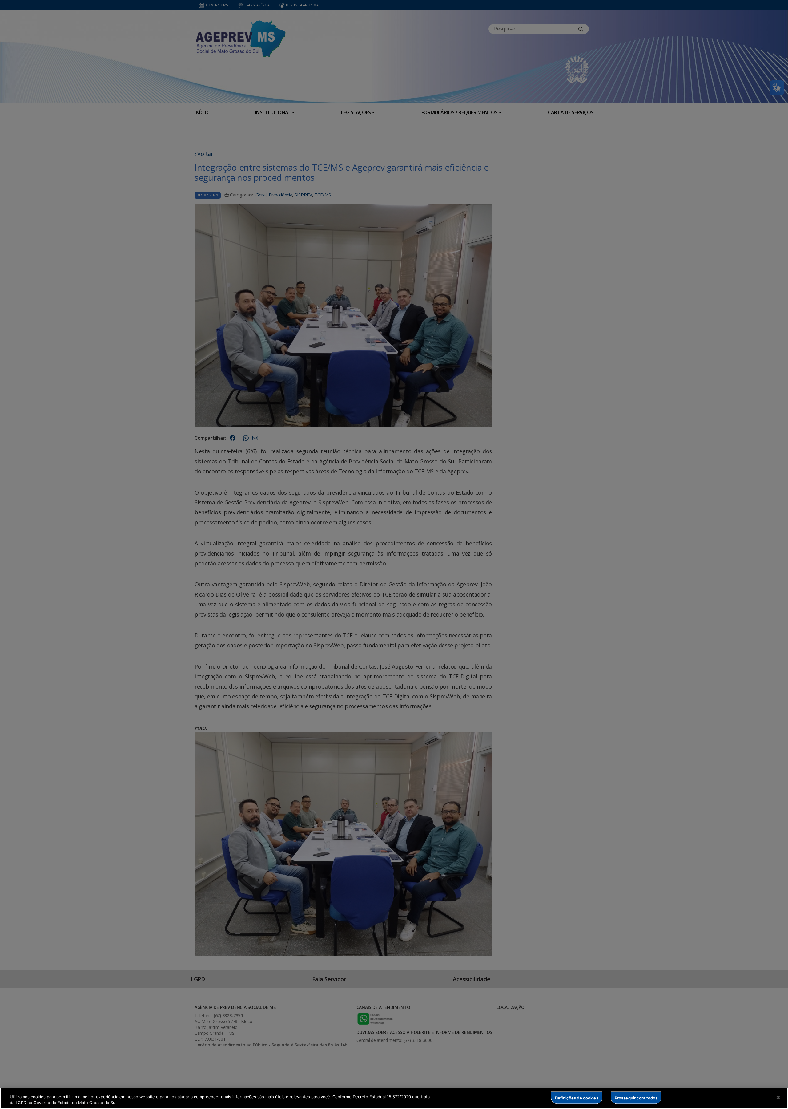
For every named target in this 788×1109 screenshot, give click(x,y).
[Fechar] (778, 1097)
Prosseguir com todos (636, 1097)
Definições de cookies (576, 1097)
